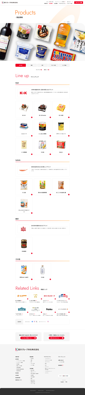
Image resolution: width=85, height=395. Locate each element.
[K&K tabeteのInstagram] (34, 321)
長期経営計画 (33, 381)
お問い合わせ (61, 360)
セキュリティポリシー (33, 390)
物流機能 (17, 364)
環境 (45, 363)
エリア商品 (32, 365)
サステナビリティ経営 (48, 360)
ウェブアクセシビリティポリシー (50, 390)
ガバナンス (46, 366)
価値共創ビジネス (18, 380)
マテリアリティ (47, 361)
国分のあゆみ (33, 380)
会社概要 (32, 375)
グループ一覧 (69, 3)
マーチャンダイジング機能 (20, 360)
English (62, 381)
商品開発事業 (17, 377)
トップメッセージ (48, 358)
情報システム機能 (19, 365)
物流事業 (17, 373)
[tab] (20, 65)
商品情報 (50, 3)
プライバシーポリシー (41, 390)
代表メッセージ (33, 371)
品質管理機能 (18, 367)
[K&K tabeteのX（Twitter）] (36, 321)
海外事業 (17, 375)
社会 (45, 365)
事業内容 (45, 3)
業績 (31, 378)
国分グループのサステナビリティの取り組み (50, 369)
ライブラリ (46, 372)
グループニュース (58, 1)
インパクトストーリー (48, 371)
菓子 (31, 361)
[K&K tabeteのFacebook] (32, 321)
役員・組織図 (33, 376)
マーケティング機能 (19, 362)
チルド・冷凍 (33, 363)
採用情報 (63, 1)
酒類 (31, 360)
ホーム (65, 21)
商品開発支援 (18, 370)
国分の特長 (32, 370)
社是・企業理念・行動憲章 (34, 373)
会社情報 (55, 3)
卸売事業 (17, 359)
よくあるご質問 (61, 361)
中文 (66, 381)
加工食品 (32, 358)
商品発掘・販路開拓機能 (20, 369)
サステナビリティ (62, 3)
